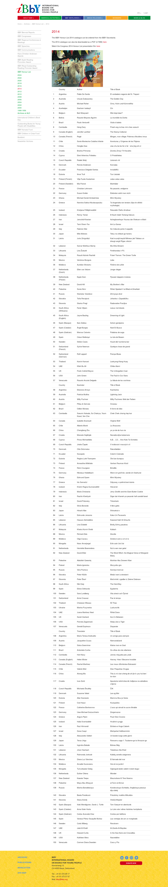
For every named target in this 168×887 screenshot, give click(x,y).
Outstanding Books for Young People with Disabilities (29, 125)
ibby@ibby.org (62, 879)
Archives (27, 24)
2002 (20, 105)
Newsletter (24, 867)
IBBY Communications (26, 50)
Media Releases (94, 18)
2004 (20, 102)
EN (138, 13)
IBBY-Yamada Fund (25, 130)
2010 (20, 94)
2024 (20, 75)
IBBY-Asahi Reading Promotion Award (25, 61)
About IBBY (28, 18)
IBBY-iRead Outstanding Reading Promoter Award (27, 67)
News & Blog (139, 18)
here (105, 42)
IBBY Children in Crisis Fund (28, 133)
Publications (24, 862)
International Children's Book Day (29, 118)
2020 (20, 80)
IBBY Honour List (37, 24)
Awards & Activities (50, 18)
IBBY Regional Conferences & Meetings (29, 41)
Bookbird (117, 18)
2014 (47, 24)
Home (20, 24)
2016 (20, 86)
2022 (20, 78)
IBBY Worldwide (72, 18)
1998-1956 (22, 110)
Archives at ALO (24, 113)
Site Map (22, 872)
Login (146, 12)
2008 (20, 97)
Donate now (131, 863)
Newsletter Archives (25, 141)
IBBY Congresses (24, 36)
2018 (20, 83)
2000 (20, 108)
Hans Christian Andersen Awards (27, 55)
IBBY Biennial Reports (26, 32)
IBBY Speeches (24, 46)
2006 (20, 99)
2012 (20, 91)
